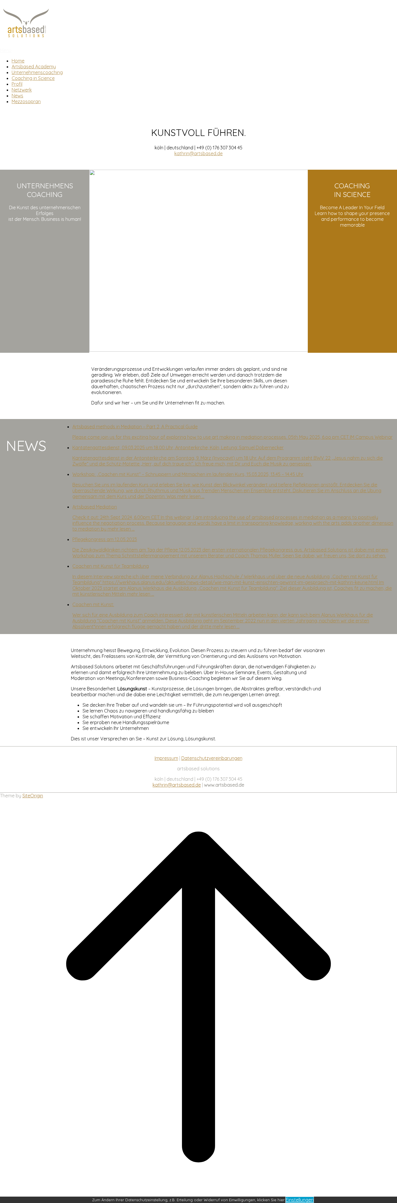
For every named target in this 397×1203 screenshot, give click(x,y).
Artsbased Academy (34, 66)
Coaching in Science (33, 78)
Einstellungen (300, 1200)
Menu (5, 50)
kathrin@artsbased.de (198, 153)
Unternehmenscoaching (37, 72)
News (17, 96)
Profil (17, 84)
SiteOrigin (32, 796)
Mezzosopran (26, 101)
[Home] (26, 39)
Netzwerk (22, 90)
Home (18, 61)
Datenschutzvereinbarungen (211, 758)
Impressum (166, 758)
